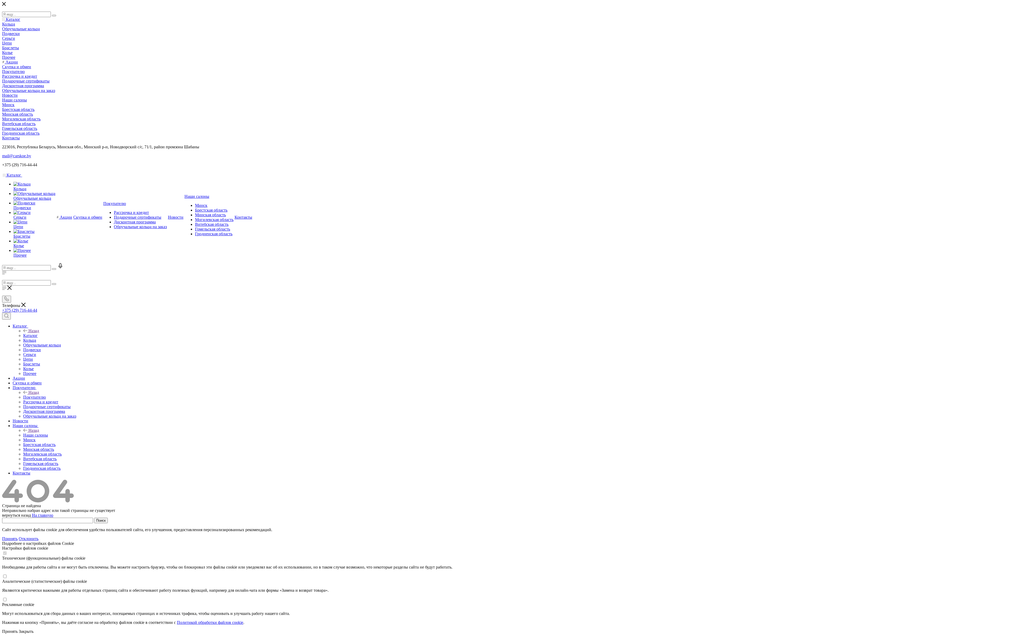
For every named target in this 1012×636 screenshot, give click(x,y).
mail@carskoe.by (16, 156)
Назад (33, 331)
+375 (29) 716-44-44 (19, 310)
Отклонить (28, 538)
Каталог (30, 335)
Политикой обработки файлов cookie (210, 622)
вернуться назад (16, 515)
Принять (10, 538)
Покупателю (34, 397)
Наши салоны (35, 435)
